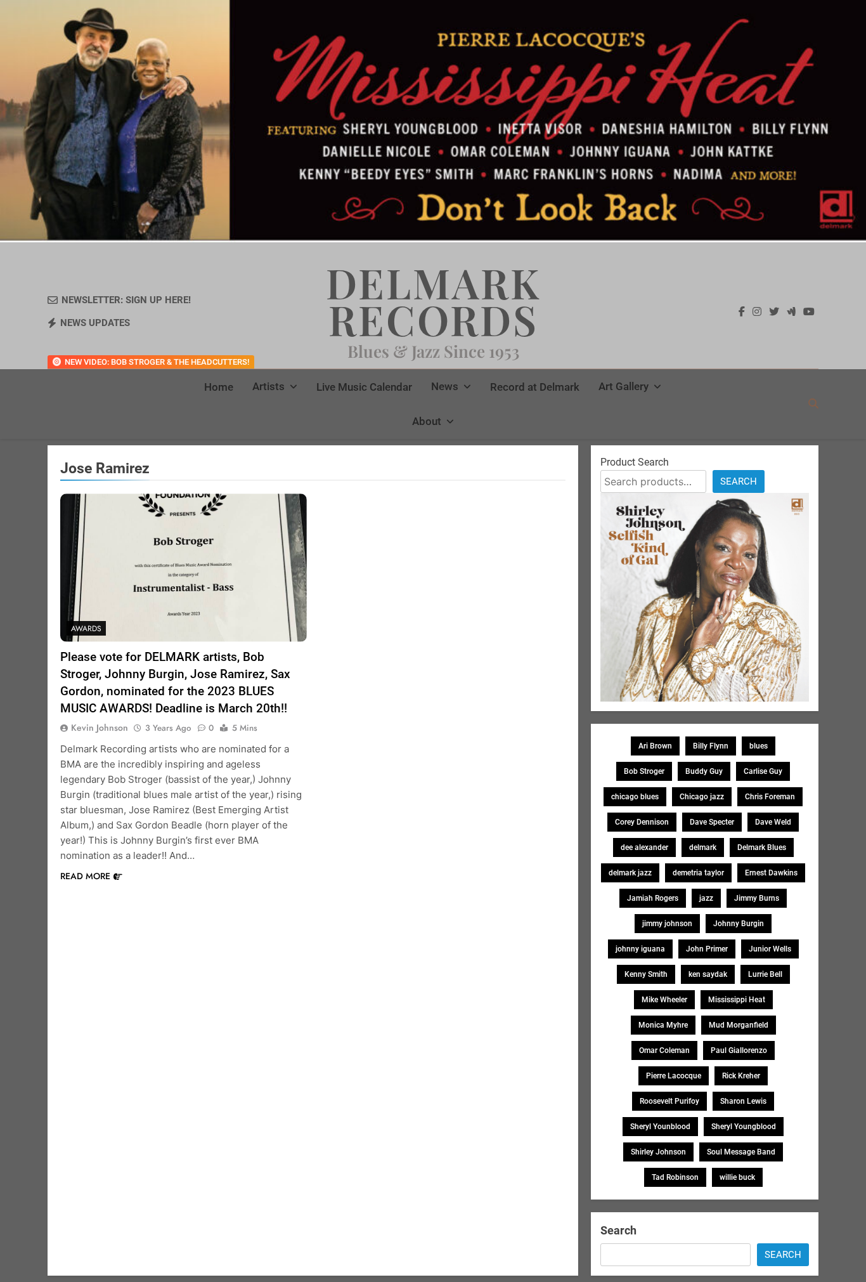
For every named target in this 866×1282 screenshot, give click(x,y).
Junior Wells (770, 949)
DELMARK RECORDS (433, 300)
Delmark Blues (761, 847)
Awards (86, 628)
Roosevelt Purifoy (669, 1101)
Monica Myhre (663, 1025)
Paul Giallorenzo (739, 1050)
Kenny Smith (646, 974)
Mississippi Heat (736, 999)
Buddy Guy (704, 771)
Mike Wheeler (664, 999)
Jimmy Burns (756, 898)
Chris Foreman (770, 796)
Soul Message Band (741, 1152)
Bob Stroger (644, 771)
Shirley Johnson (658, 1152)
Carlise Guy (763, 771)
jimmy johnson (667, 923)
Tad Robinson (675, 1177)
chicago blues (635, 796)
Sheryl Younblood (660, 1126)
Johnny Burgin (738, 923)
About (426, 421)
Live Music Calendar (364, 387)
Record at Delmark (534, 387)
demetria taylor (698, 872)
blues (758, 746)
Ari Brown (655, 746)
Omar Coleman (664, 1050)
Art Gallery (623, 386)
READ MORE (85, 876)
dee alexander (644, 847)
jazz (706, 898)
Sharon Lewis (743, 1101)
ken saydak (707, 974)
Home (218, 387)
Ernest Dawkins (771, 872)
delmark (702, 847)
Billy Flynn (710, 746)
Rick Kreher (741, 1075)
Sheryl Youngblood (743, 1126)
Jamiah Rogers (652, 898)
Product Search (634, 462)
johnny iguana (640, 949)
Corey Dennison (642, 822)
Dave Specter (712, 822)
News (444, 386)
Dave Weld (773, 822)
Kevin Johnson (99, 727)
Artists (268, 386)
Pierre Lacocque (673, 1075)
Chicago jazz (702, 796)
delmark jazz (630, 872)
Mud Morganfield (738, 1025)
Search (738, 481)
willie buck (737, 1177)
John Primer (707, 949)
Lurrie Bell (765, 974)
